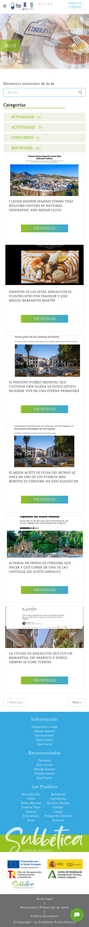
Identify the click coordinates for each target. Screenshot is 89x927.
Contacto (44, 760)
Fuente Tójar (31, 807)
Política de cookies (44, 916)
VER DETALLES (44, 228)
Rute (31, 820)
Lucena (31, 811)
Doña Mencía (31, 803)
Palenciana (30, 816)
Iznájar (58, 807)
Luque (58, 811)
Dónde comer (45, 773)
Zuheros (58, 820)
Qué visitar (44, 740)
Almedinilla (31, 794)
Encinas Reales (58, 803)
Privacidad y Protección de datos (44, 907)
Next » (77, 702)
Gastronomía (44, 735)
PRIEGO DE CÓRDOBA (75, 5)
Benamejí (58, 794)
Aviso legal (45, 899)
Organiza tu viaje (44, 727)
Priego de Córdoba (58, 816)
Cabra (31, 798)
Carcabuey (58, 798)
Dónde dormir (44, 731)
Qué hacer (44, 744)
